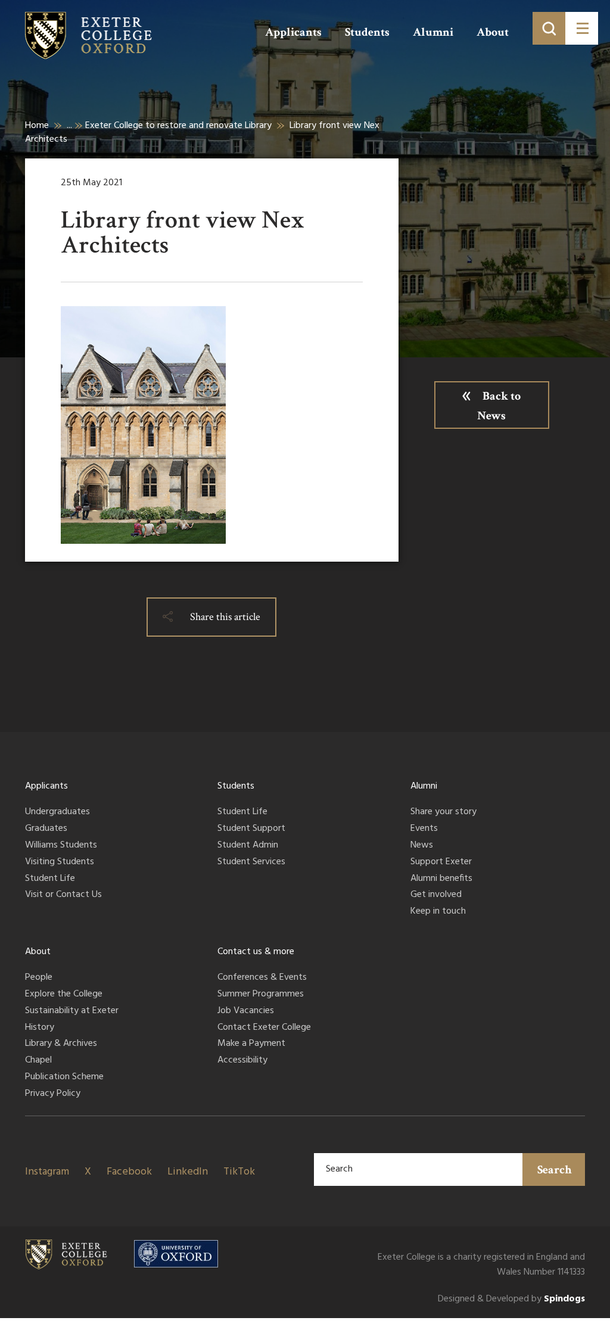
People (38, 978)
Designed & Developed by (511, 1299)
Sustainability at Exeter (72, 1011)
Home (37, 125)
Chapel (38, 1061)
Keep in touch (438, 912)
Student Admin (247, 846)
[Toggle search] (549, 28)
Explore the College (63, 995)
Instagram (47, 1172)
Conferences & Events (262, 978)
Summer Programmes (260, 995)
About (493, 32)
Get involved (436, 895)
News (421, 846)
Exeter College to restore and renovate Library (178, 125)
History (39, 1028)
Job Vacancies (245, 1011)
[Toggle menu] (581, 28)
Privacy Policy (52, 1094)
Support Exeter (441, 862)
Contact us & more (255, 952)
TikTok (239, 1172)
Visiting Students (59, 862)
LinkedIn (187, 1172)
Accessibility (242, 1061)
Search (554, 1170)
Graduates (46, 829)
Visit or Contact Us (63, 895)
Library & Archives (61, 1044)
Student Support (251, 829)
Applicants (293, 32)
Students (367, 32)
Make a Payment (251, 1044)
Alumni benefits (441, 879)
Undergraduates (57, 812)
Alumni (433, 32)
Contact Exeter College (264, 1028)
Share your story (443, 812)
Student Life (50, 879)
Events (424, 829)
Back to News (499, 405)
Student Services (251, 862)
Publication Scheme (64, 1077)
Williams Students (61, 846)
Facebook (129, 1172)
